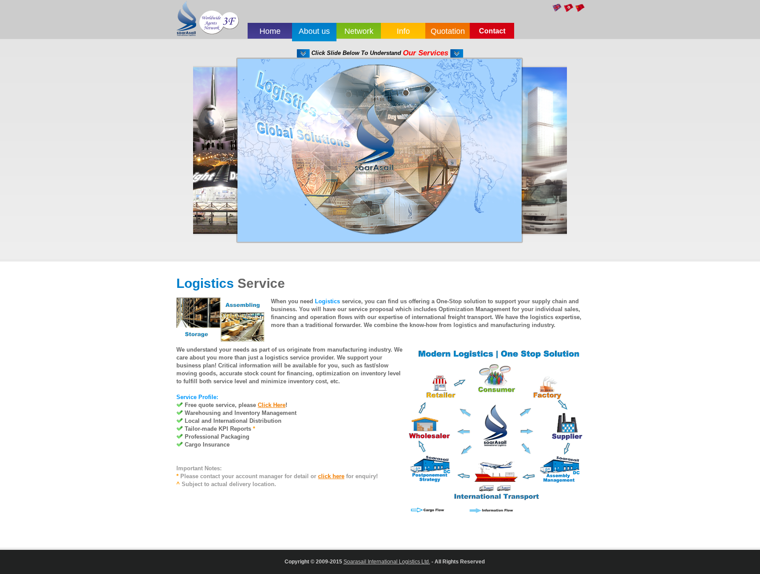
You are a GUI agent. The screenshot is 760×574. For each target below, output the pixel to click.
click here (331, 476)
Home (270, 31)
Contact (492, 31)
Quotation (448, 31)
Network (358, 31)
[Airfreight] (211, 71)
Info (403, 31)
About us (314, 31)
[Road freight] (547, 71)
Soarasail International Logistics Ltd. (386, 561)
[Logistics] (380, 62)
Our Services (426, 53)
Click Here (271, 405)
